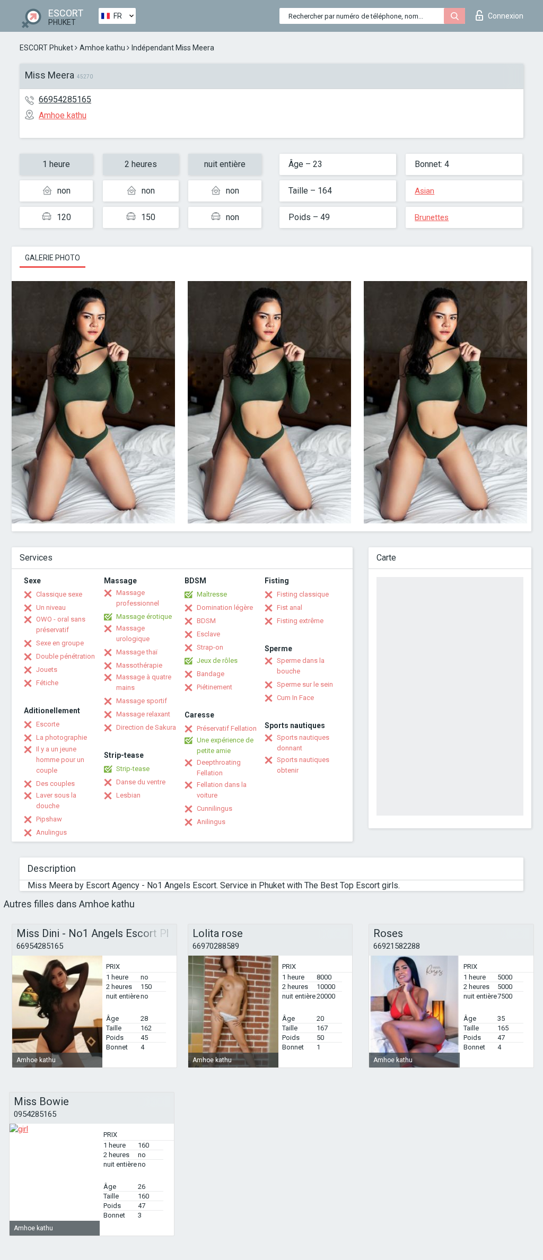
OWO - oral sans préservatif (60, 624)
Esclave (208, 634)
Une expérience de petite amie (225, 745)
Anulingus (51, 832)
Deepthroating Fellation (219, 767)
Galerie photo (52, 257)
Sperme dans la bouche (301, 666)
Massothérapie (139, 665)
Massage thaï (136, 652)
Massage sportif (141, 701)
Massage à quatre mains (143, 682)
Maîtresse (212, 594)
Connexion (505, 16)
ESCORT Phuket (46, 47)
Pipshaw (49, 819)
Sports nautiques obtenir (303, 765)
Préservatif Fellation (227, 728)
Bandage (210, 674)
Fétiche (47, 683)
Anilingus (211, 822)
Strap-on (210, 647)
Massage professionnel (137, 598)
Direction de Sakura (146, 727)
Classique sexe (59, 594)
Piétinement (214, 687)
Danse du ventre (140, 782)
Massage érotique (144, 616)
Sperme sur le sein (305, 684)
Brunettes (432, 217)
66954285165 (65, 99)
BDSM (206, 621)
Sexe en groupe (60, 643)
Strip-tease (133, 769)
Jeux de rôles (217, 660)
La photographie (61, 737)
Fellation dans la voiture (222, 790)
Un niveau (51, 607)
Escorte (47, 724)
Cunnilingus (214, 808)
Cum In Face (295, 698)
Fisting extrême (300, 621)
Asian (424, 191)
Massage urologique (133, 633)
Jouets (46, 669)
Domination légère (225, 607)
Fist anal (289, 607)
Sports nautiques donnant (303, 742)
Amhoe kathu (102, 47)
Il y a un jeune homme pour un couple (60, 759)
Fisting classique (303, 594)
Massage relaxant (143, 714)
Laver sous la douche (56, 800)
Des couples (55, 784)
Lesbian (128, 795)
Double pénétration (65, 656)
